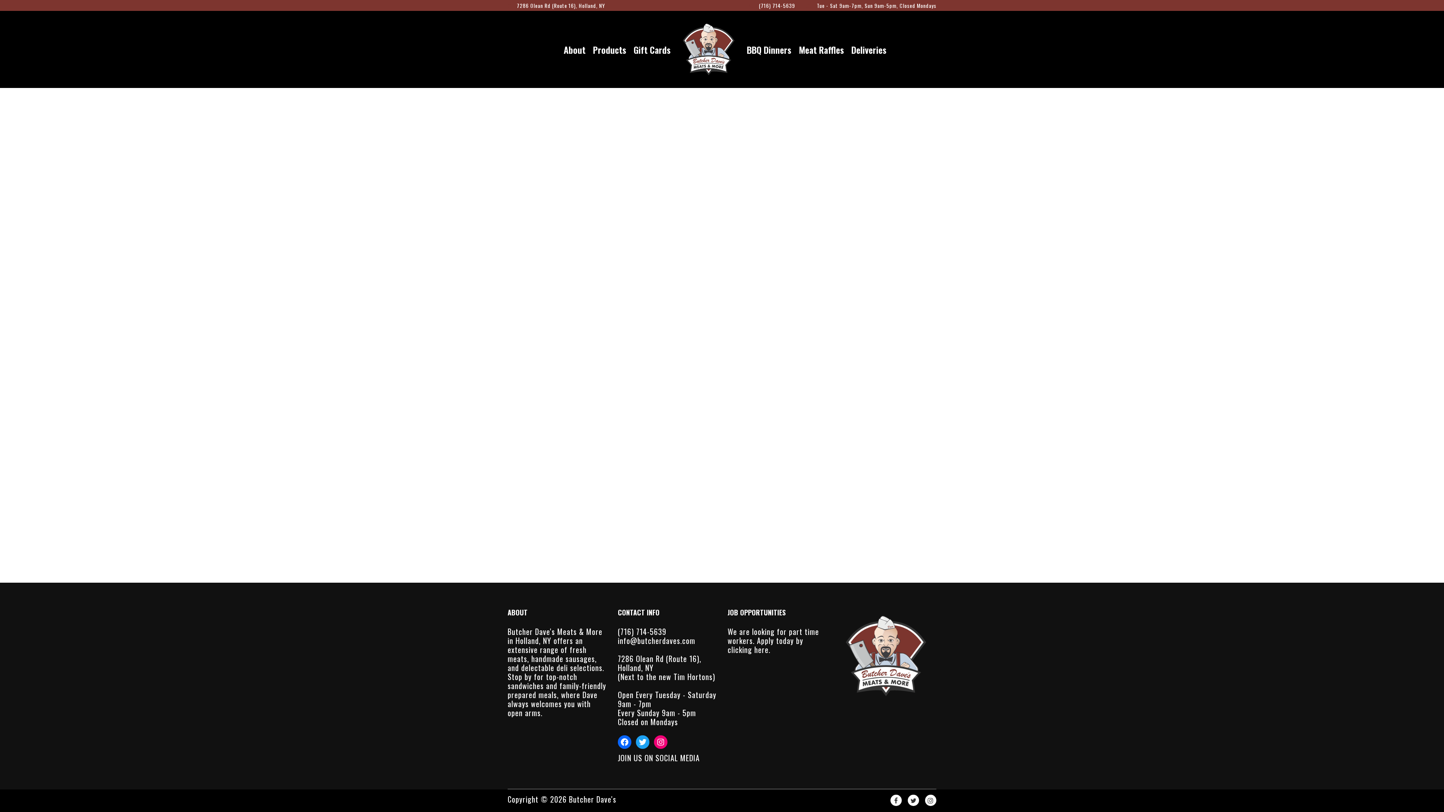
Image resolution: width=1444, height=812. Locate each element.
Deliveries (868, 49)
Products (609, 49)
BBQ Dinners (769, 49)
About (574, 49)
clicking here (748, 649)
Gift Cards (652, 49)
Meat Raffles (821, 49)
